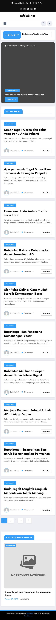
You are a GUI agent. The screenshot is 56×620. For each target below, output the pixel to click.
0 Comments (28, 151)
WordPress (30, 614)
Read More (46, 151)
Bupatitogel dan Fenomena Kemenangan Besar (23, 334)
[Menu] (5, 23)
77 (20, 520)
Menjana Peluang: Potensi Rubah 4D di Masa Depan (27, 412)
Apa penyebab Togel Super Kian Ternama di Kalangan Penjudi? (27, 171)
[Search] (43, 23)
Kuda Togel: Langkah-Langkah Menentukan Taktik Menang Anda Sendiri (25, 491)
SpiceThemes (28, 616)
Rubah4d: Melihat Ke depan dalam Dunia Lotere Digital (24, 373)
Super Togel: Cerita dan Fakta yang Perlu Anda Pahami (25, 132)
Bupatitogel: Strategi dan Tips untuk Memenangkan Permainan (27, 452)
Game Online (10, 124)
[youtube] (35, 9)
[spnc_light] (49, 23)
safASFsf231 (14, 151)
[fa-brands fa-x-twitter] (24, 9)
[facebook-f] (21, 9)
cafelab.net (27, 15)
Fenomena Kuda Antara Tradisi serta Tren (27, 34)
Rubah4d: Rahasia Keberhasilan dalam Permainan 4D (26, 252)
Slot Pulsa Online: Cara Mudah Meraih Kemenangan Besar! (26, 292)
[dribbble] (28, 9)
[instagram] (31, 9)
